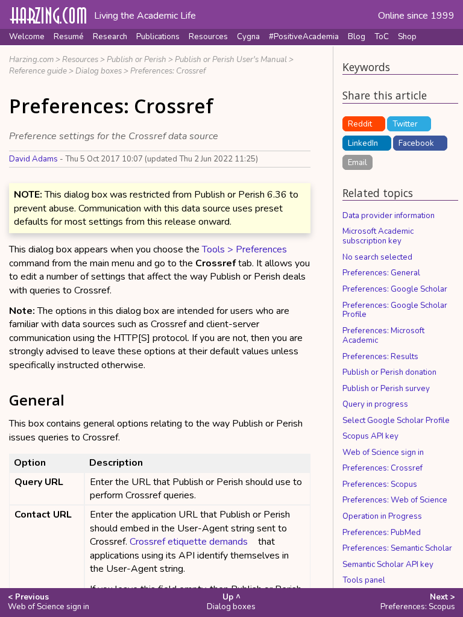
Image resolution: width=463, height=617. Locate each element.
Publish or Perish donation (389, 372)
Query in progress (375, 404)
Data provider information (388, 215)
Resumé (69, 36)
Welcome (27, 36)
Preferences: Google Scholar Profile (394, 310)
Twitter (405, 124)
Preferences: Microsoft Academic (383, 335)
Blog (356, 36)
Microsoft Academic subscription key (378, 236)
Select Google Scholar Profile (396, 420)
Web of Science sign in (383, 452)
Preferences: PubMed (381, 532)
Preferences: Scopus (379, 484)
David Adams (33, 159)
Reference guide (38, 71)
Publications (158, 36)
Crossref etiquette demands (189, 541)
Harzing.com (31, 59)
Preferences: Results (380, 356)
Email (357, 162)
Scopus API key (370, 436)
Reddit (360, 124)
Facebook (416, 143)
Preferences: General (381, 273)
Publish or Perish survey (386, 388)
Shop (407, 36)
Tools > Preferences (244, 249)
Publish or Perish (136, 59)
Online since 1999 (416, 15)
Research (110, 36)
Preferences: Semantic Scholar (397, 548)
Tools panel (363, 580)
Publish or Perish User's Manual (231, 59)
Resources (208, 36)
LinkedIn (363, 143)
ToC (381, 36)
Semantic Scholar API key (387, 564)
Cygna (248, 36)
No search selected (377, 257)
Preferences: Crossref (168, 71)
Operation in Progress (382, 516)
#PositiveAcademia (304, 36)
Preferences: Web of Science (394, 500)
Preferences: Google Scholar (394, 289)
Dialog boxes (98, 71)
